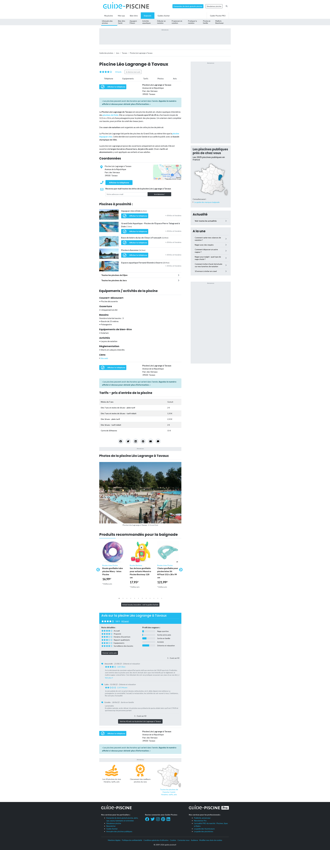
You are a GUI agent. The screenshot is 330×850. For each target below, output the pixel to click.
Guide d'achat (112, 829)
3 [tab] (127, 598)
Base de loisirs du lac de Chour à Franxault (144, 237)
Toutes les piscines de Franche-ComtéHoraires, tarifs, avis (169, 792)
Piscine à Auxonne (133, 250)
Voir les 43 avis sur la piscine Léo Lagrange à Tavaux (140, 721)
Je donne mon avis (133, 72)
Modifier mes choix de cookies (210, 840)
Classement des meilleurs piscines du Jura (140, 780)
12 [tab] (161, 598)
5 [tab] (134, 598)
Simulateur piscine (214, 6)
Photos (160, 78)
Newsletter (111, 826)
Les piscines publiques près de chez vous (210, 151)
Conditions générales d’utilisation (155, 840)
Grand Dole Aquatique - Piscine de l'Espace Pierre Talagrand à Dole (150, 225)
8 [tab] (146, 598)
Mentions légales (114, 840)
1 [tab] (119, 598)
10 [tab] (154, 598)
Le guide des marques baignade (207, 202)
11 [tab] (157, 598)
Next (180, 569)
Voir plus (108, 678)
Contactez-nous (183, 840)
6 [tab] (138, 598)
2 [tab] (123, 598)
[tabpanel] (113, 564)
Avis (175, 78)
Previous (97, 569)
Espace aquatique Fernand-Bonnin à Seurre (145, 262)
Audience (194, 840)
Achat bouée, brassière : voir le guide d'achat (140, 604)
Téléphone (108, 78)
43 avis (118, 72)
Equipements (128, 78)
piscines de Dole (110, 115)
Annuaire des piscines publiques (119, 831)
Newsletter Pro (200, 820)
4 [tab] (130, 598)
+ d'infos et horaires (173, 215)
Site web (104, 358)
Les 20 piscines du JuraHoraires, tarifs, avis (111, 780)
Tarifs (145, 78)
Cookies (173, 840)
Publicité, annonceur (202, 818)
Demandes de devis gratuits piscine (188, 6)
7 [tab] (142, 598)
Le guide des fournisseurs (204, 829)
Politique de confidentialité (132, 840)
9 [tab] (150, 598)
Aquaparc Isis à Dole (134, 211)
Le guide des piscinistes (203, 831)
